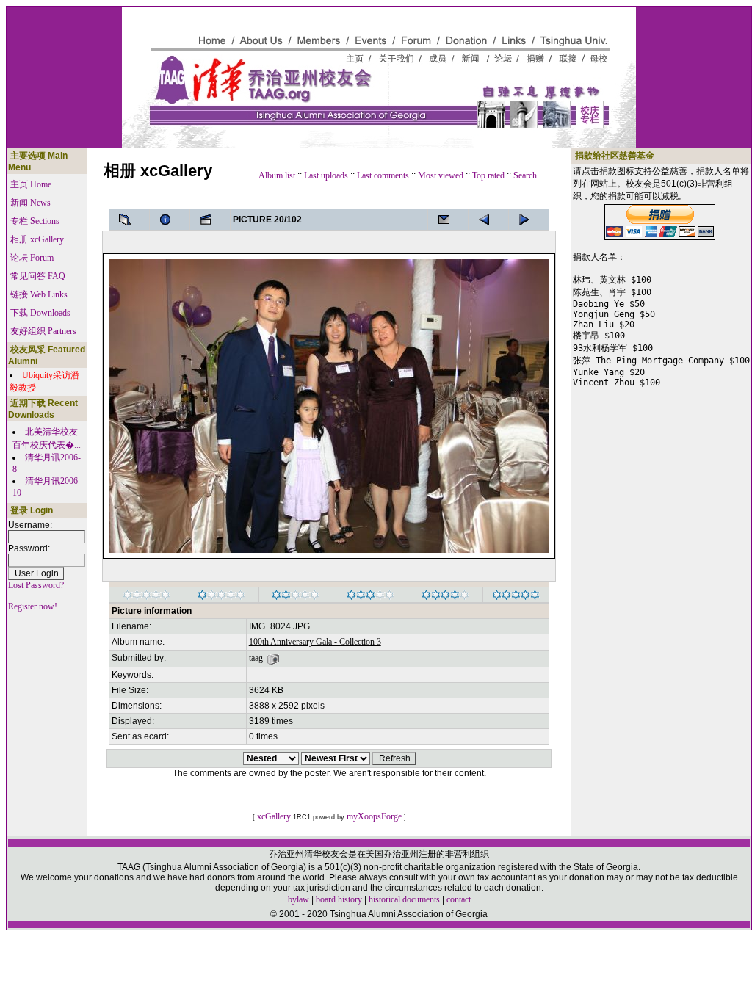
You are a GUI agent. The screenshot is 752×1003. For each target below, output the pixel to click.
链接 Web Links (39, 294)
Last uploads (326, 175)
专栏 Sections (34, 221)
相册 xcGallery (37, 239)
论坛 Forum (32, 258)
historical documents (404, 899)
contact (458, 899)
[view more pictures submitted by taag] (273, 658)
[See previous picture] (528, 219)
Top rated (488, 175)
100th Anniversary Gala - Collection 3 (315, 642)
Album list (276, 175)
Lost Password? (36, 585)
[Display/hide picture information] (169, 219)
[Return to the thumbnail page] (129, 219)
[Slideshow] (210, 219)
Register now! (32, 606)
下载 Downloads (40, 313)
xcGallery (274, 816)
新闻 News (30, 203)
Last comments (383, 175)
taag (256, 658)
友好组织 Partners (43, 331)
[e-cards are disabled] (448, 219)
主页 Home (30, 184)
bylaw (298, 899)
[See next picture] (488, 219)
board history (339, 899)
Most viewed (440, 175)
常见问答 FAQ (37, 276)
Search (525, 175)
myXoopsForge (374, 816)
